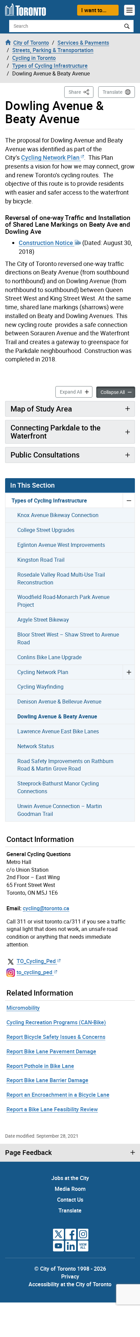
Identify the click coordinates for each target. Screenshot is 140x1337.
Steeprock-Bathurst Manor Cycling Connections (58, 787)
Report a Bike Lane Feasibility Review (52, 1109)
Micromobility (23, 1007)
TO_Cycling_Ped (36, 961)
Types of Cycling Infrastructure (49, 500)
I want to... (93, 10)
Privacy (70, 1276)
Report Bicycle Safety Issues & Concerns (55, 1037)
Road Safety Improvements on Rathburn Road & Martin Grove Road (65, 765)
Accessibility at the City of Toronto (70, 1284)
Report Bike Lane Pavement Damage (51, 1051)
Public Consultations (45, 455)
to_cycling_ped (34, 972)
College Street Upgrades (45, 530)
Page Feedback (28, 1153)
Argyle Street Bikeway (43, 619)
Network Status (35, 746)
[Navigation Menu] (129, 10)
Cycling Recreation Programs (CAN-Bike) (56, 1022)
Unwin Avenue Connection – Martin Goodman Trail (59, 810)
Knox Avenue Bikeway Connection (58, 515)
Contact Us (70, 1199)
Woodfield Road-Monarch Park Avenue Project (63, 600)
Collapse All (118, 391)
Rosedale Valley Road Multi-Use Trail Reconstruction (61, 578)
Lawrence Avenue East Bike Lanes (58, 731)
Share (81, 91)
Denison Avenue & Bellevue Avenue (59, 701)
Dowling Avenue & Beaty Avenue (57, 716)
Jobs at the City (70, 1178)
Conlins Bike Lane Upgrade (49, 657)
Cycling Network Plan (50, 157)
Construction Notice (46, 243)
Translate (112, 92)
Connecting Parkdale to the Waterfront (56, 432)
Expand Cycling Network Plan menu (129, 672)
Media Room (70, 1189)
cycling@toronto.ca (46, 908)
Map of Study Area (41, 409)
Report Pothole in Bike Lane (40, 1066)
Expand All (76, 391)
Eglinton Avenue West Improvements (61, 545)
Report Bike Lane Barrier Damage (47, 1080)
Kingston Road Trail (41, 559)
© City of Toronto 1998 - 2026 (70, 1268)
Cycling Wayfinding (40, 686)
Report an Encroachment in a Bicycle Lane (57, 1094)
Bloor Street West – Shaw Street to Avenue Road (68, 638)
